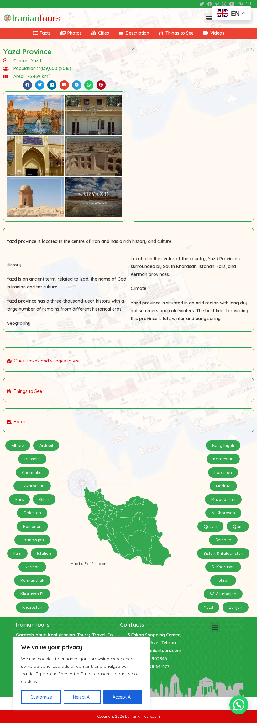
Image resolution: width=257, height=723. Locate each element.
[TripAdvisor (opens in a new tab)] (240, 4)
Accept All (123, 697)
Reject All (82, 697)
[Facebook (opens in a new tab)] (210, 4)
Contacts (132, 624)
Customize (41, 697)
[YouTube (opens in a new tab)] (232, 4)
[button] (209, 18)
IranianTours (33, 624)
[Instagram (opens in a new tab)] (224, 4)
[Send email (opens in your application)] (247, 4)
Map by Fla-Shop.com (89, 563)
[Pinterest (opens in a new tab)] (217, 4)
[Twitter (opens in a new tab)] (202, 4)
